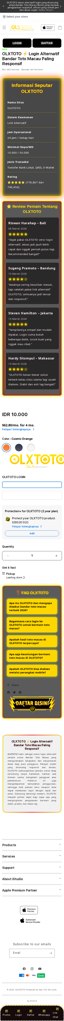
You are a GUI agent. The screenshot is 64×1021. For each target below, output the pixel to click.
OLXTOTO (20, 989)
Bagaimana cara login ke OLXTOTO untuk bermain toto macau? (29, 624)
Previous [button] (3, 6)
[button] (4, 27)
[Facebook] (9, 693)
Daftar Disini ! (46, 10)
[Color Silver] (31, 447)
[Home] (21, 27)
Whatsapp (44, 1014)
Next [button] (60, 6)
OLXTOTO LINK (15, 495)
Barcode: (26, 69)
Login (18, 1014)
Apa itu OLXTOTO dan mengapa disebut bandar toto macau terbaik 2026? (30, 606)
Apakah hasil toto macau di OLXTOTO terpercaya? (27, 641)
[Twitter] (15, 693)
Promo (6, 1014)
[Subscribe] (51, 953)
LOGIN (17, 43)
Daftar (30, 1014)
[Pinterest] (20, 693)
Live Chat (55, 1014)
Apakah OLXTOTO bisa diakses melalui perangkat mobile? (29, 670)
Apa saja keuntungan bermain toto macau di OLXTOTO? (29, 655)
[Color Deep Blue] (19, 447)
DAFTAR (47, 43)
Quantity (8, 546)
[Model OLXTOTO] (32, 485)
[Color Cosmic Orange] (6, 447)
